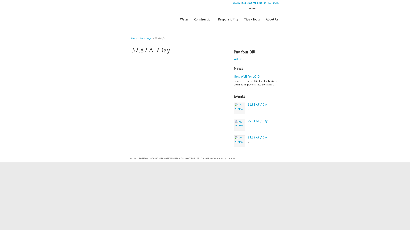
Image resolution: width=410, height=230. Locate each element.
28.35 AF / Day (257, 137)
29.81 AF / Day (257, 121)
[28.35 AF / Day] (239, 141)
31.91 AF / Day (257, 104)
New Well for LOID (247, 76)
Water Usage (145, 38)
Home (134, 38)
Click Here (239, 58)
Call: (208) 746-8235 (252, 2)
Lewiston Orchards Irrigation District (151, 16)
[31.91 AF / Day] (239, 108)
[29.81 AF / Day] (239, 125)
